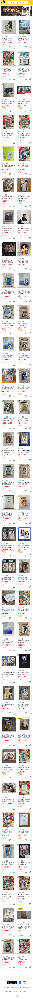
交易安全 (17, 996)
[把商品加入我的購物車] (14, 47)
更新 (29, 987)
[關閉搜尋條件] (17, 2)
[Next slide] (14, 26)
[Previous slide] (3, 26)
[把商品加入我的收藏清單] (10, 47)
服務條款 (8, 991)
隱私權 (15, 991)
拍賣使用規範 (22, 991)
